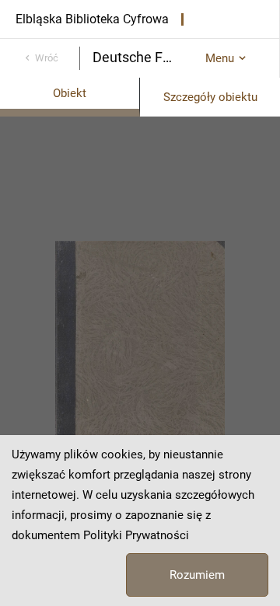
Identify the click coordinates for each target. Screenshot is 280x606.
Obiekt (69, 93)
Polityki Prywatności (136, 535)
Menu (219, 58)
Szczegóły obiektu (210, 97)
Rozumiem (197, 575)
